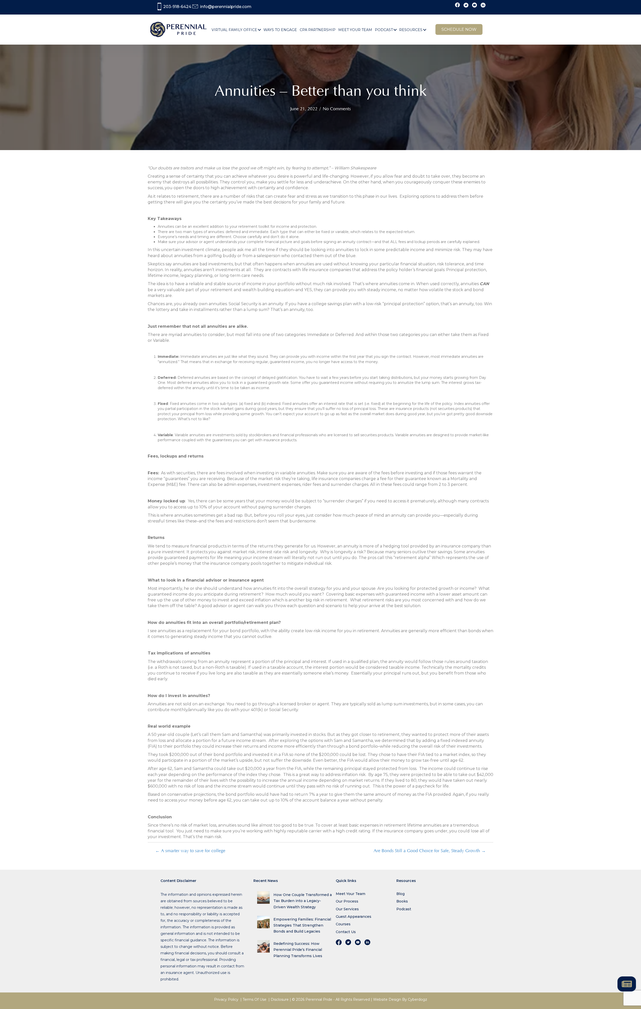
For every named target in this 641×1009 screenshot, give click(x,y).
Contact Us (346, 932)
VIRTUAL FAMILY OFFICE (234, 30)
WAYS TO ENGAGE (280, 30)
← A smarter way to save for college (190, 850)
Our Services (347, 909)
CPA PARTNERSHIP (318, 30)
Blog (400, 893)
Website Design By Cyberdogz (400, 999)
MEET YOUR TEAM (355, 30)
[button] (259, 30)
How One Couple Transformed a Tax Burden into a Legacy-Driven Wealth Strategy (302, 900)
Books (402, 901)
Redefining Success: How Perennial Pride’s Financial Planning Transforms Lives (297, 949)
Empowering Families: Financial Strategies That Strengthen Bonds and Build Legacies (302, 925)
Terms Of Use (254, 999)
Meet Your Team (350, 893)
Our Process (347, 901)
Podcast (403, 909)
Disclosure (280, 999)
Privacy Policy (226, 999)
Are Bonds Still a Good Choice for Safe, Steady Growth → (430, 850)
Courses (343, 924)
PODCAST (384, 30)
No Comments (337, 108)
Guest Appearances (353, 916)
